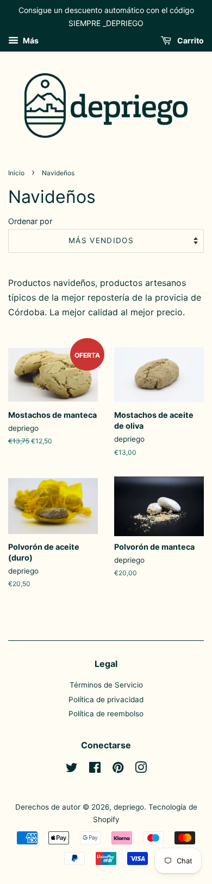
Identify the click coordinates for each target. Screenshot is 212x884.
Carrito (190, 40)
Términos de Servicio (106, 685)
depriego (129, 807)
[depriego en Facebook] (95, 769)
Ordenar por (30, 221)
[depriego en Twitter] (72, 769)
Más (30, 40)
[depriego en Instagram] (141, 769)
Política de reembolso (106, 713)
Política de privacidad (106, 699)
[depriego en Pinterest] (118, 769)
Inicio (16, 173)
